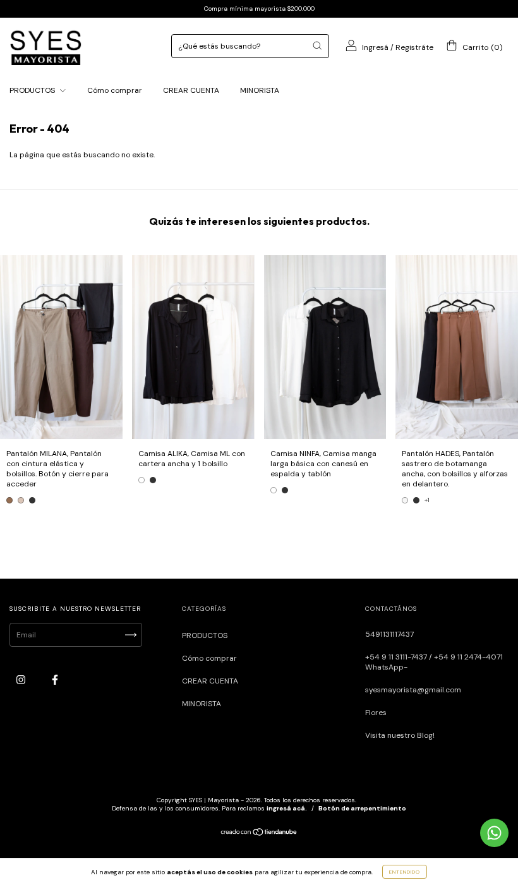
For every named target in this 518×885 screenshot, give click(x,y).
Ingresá (375, 47)
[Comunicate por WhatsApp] (494, 833)
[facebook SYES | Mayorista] (55, 680)
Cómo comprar (114, 90)
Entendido (404, 872)
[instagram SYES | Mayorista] (21, 680)
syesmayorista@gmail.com (413, 690)
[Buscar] (317, 45)
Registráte (414, 47)
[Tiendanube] (259, 834)
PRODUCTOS (33, 90)
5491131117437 (389, 634)
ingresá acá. (287, 808)
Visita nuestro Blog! (400, 735)
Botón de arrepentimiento (362, 808)
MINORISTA (259, 90)
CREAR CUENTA (191, 90)
